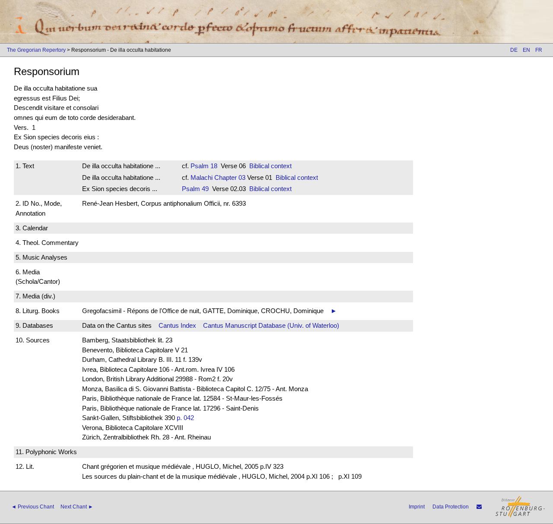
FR (538, 50)
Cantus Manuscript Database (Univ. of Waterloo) (271, 325)
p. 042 (185, 417)
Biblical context (270, 165)
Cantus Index (177, 325)
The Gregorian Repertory (36, 50)
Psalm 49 (195, 188)
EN (526, 50)
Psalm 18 (204, 165)
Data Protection (450, 507)
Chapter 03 (229, 177)
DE (514, 50)
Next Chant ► (76, 507)
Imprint (417, 507)
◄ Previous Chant (32, 507)
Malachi (202, 177)
